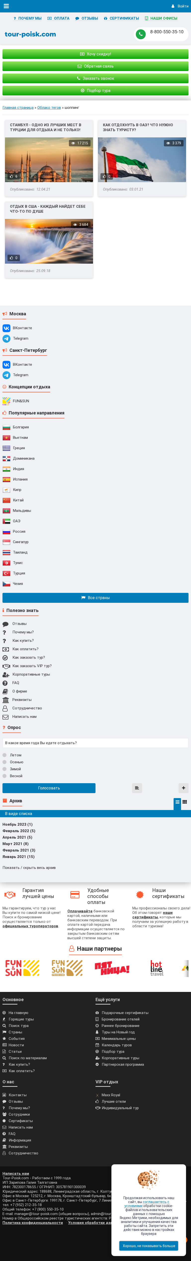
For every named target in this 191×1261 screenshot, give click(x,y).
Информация (20, 1140)
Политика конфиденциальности (32, 1222)
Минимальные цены (119, 1038)
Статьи (15, 1051)
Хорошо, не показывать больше (149, 1246)
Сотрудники (19, 1114)
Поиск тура (19, 1025)
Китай (18, 500)
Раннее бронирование (121, 1025)
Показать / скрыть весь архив (29, 867)
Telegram (20, 338)
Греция (19, 448)
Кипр (17, 490)
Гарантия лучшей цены (38, 893)
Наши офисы (163, 18)
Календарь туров (117, 1045)
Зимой (15, 769)
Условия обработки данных (94, 1222)
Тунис (18, 563)
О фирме (19, 691)
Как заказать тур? (28, 657)
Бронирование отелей (121, 1019)
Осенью (16, 762)
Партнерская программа (123, 1064)
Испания (20, 479)
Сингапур (21, 542)
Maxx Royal (111, 1095)
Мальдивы (22, 510)
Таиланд (20, 552)
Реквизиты (22, 699)
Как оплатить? (25, 649)
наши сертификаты (152, 914)
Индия (18, 469)
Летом (15, 755)
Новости (16, 1045)
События (17, 1038)
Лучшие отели (114, 1101)
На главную (18, 1013)
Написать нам (24, 716)
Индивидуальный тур (120, 1108)
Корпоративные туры (31, 674)
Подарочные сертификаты (125, 1013)
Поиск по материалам (28, 1058)
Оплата (61, 18)
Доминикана (24, 458)
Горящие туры (21, 1019)
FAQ (15, 683)
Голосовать (49, 788)
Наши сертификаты (168, 893)
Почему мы (30, 18)
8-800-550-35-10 (167, 31)
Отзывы (90, 18)
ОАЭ (16, 521)
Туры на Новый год (118, 1032)
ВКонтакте (22, 328)
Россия (19, 531)
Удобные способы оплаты (98, 896)
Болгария (21, 427)
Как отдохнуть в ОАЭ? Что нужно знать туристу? (138, 127)
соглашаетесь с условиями (147, 1204)
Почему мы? (23, 632)
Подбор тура (113, 1051)
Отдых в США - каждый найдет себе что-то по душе (48, 209)
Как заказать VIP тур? (32, 666)
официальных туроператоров (30, 926)
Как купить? (23, 640)
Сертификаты (124, 18)
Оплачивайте (80, 911)
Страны (15, 1032)
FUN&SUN (21, 401)
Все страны (99, 597)
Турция (19, 573)
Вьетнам (20, 437)
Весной (15, 776)
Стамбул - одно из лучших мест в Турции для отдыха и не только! (45, 127)
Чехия (18, 583)
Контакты (18, 1095)
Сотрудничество (27, 708)
